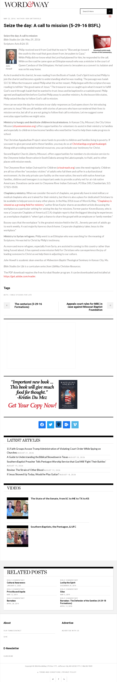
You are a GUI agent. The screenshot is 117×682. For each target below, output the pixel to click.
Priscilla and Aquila (16, 592)
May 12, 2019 (12, 595)
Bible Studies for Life (21, 295)
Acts (6, 295)
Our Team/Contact (12, 631)
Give (5, 637)
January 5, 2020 (14, 586)
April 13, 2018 (66, 606)
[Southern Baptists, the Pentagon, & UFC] (17, 546)
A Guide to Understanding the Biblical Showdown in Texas (37, 457)
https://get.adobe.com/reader (19, 276)
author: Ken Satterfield (29, 19)
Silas (62, 592)
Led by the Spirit (67, 583)
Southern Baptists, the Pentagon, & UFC (53, 526)
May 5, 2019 (65, 595)
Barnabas (11, 601)
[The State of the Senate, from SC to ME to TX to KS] (17, 517)
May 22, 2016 (9, 19)
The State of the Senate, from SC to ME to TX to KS (60, 498)
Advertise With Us (70, 631)
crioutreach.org (66, 167)
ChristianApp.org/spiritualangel (89, 143)
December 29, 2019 (68, 586)
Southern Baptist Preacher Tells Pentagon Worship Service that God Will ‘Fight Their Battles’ (56, 461)
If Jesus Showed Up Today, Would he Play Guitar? (33, 474)
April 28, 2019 (13, 604)
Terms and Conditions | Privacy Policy (57, 672)
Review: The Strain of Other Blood (25, 469)
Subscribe (8, 656)
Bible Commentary (16, 580)
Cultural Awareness (16, 583)
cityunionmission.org (24, 126)
